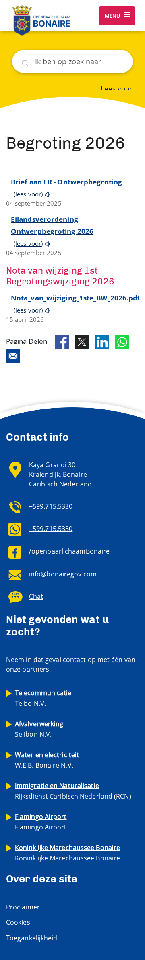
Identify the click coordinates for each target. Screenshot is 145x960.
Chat (36, 596)
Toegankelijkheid (32, 937)
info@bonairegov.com (63, 574)
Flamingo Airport (41, 821)
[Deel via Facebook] (62, 342)
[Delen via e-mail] (13, 356)
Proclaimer (23, 907)
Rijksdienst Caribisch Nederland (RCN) (73, 791)
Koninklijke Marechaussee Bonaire (67, 852)
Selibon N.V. (39, 729)
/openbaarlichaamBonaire (69, 551)
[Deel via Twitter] (82, 342)
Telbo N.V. (43, 698)
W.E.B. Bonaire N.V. (47, 760)
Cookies (18, 922)
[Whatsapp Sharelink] (122, 342)
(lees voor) (28, 194)
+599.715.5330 (50, 506)
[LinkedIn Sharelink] (102, 342)
